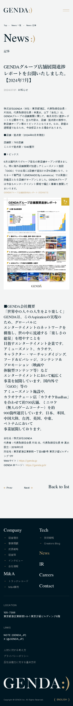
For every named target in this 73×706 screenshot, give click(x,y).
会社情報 (13, 566)
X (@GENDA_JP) (14, 639)
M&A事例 (13, 587)
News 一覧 (16, 25)
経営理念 (13, 537)
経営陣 (12, 554)
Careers (46, 575)
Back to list (58, 487)
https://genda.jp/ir (36, 465)
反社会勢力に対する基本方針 (20, 662)
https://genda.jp (28, 460)
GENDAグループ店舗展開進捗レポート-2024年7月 (26, 192)
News (44, 553)
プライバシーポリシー (16, 656)
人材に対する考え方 (15, 650)
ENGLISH (62, 699)
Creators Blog (52, 543)
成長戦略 (13, 549)
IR (41, 564)
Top (5, 25)
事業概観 (13, 543)
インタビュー (15, 560)
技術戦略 (49, 537)
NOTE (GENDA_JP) (15, 635)
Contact (46, 586)
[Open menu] (66, 10)
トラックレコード (18, 581)
